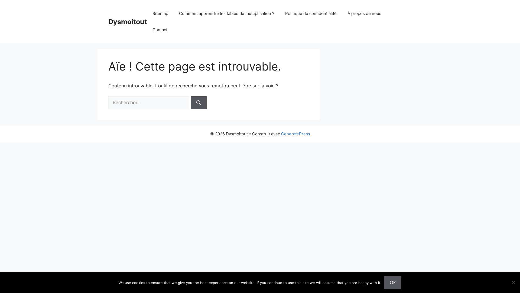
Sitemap (160, 13)
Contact (159, 29)
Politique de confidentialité (311, 13)
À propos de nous (364, 13)
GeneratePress (295, 133)
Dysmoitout (127, 22)
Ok (393, 282)
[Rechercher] (199, 102)
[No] (513, 282)
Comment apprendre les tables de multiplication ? (226, 13)
